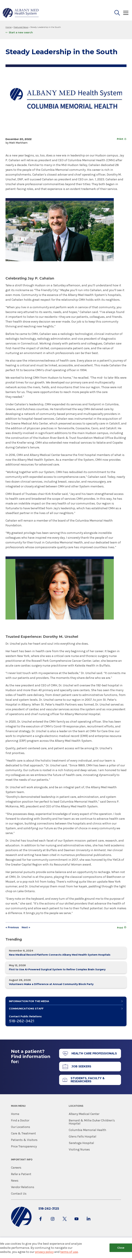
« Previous (12, 927)
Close (120, 1247)
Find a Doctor (20, 1120)
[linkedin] (88, 1222)
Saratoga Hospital (81, 1142)
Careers (16, 1167)
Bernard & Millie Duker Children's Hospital (92, 1122)
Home (9, 27)
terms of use (69, 1252)
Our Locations (20, 1126)
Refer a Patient (21, 1174)
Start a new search (21, 32)
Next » (26, 927)
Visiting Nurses (79, 1149)
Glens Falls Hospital (82, 1136)
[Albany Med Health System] (21, 13)
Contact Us (18, 1193)
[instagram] (53, 1222)
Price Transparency (24, 1146)
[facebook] (40, 1222)
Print (120, 139)
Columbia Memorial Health (87, 1129)
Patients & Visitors (24, 1139)
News (14, 1180)
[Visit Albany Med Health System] (21, 1226)
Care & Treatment (23, 1133)
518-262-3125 (48, 1208)
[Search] (117, 12)
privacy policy (44, 1252)
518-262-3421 (21, 1021)
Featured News (21, 27)
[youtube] (76, 1222)
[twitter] (65, 1222)
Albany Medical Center (84, 1113)
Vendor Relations (22, 1187)
